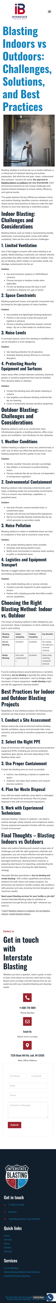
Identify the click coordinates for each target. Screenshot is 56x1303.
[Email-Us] (27, 1021)
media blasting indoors (19, 914)
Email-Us (27, 1031)
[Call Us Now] (49, 1297)
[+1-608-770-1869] (27, 997)
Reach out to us (10, 980)
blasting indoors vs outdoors (14, 182)
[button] (49, 11)
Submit (14, 1125)
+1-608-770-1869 (27, 1008)
